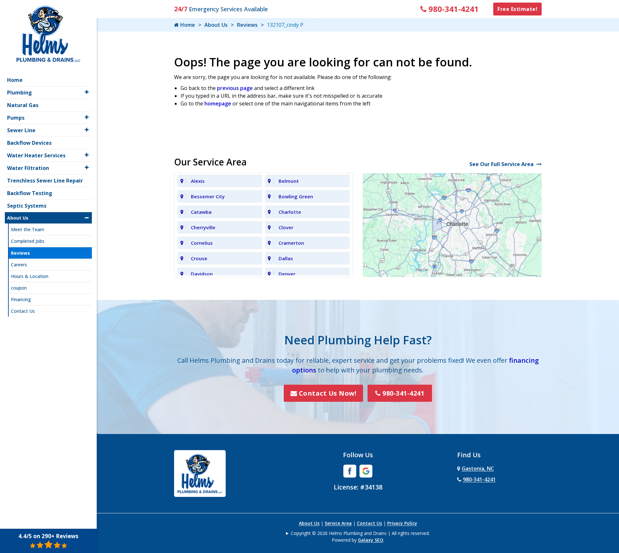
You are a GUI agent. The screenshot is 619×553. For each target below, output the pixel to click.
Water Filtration (28, 168)
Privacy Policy (402, 523)
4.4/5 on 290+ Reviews (48, 536)
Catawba (201, 212)
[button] (87, 92)
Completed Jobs (27, 241)
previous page (235, 88)
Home (187, 24)
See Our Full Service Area (502, 164)
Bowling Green (296, 196)
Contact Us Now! (326, 393)
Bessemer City (208, 196)
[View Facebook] (350, 470)
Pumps (16, 117)
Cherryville (203, 227)
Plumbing (19, 92)
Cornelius (202, 243)
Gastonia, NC (478, 468)
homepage (217, 103)
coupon (19, 288)
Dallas (286, 258)
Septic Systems (26, 205)
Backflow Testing (29, 193)
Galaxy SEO (370, 540)
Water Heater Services (36, 155)
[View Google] (366, 470)
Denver (287, 274)
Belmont (289, 181)
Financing (21, 299)
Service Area (338, 523)
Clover (286, 227)
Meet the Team (27, 229)
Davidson (202, 274)
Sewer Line (21, 130)
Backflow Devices (29, 142)
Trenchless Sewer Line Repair (45, 180)
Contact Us (369, 523)
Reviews (247, 24)
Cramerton (291, 243)
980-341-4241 (453, 9)
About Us (216, 24)
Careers (19, 265)
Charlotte (290, 212)
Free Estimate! (517, 9)
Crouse (199, 258)
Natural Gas (22, 105)
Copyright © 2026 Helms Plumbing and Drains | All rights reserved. (360, 533)
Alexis (198, 181)
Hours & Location (29, 276)
